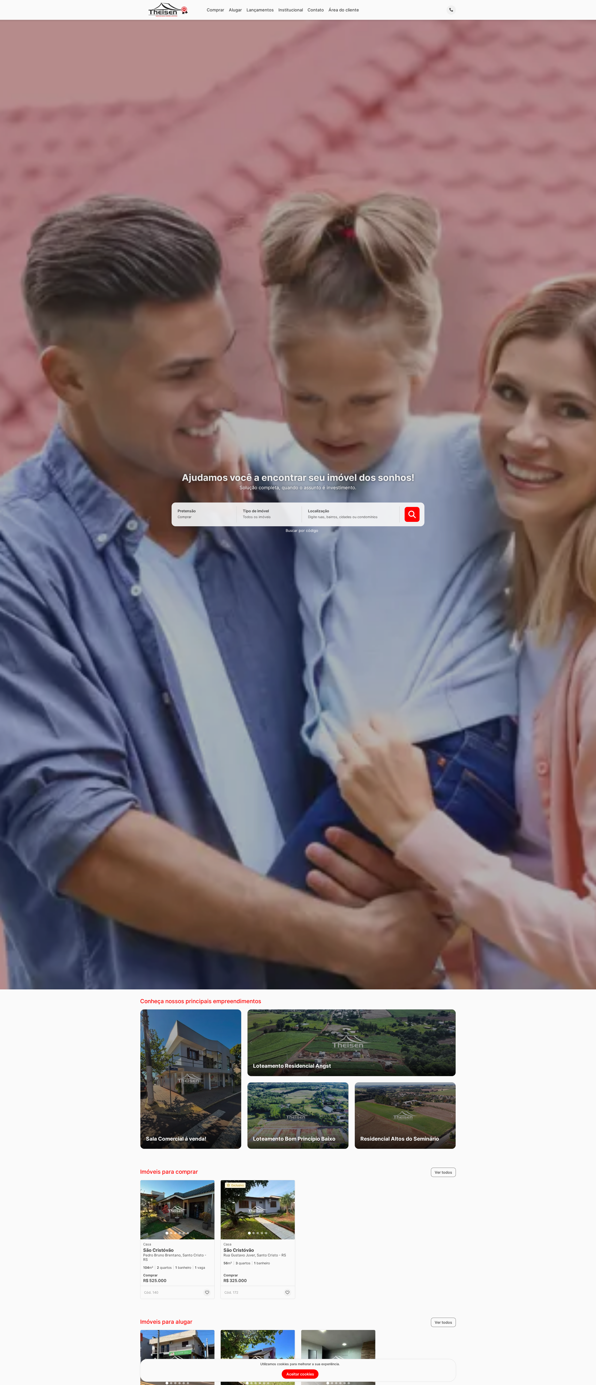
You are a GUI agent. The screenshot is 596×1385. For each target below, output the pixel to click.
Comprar (215, 9)
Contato (316, 9)
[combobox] (192, 517)
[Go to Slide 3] (175, 1233)
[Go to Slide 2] (171, 1233)
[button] (190, 1079)
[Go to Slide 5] (184, 1233)
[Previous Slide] (251, 1042)
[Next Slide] (452, 1042)
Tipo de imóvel (256, 511)
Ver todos (443, 1172)
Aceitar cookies (300, 1374)
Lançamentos (260, 9)
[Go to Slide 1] (167, 1233)
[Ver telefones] (451, 10)
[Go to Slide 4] (179, 1233)
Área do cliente (343, 9)
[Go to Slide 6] (188, 1233)
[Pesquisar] (412, 514)
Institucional (290, 9)
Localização (318, 511)
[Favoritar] (207, 1292)
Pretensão (187, 511)
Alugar (235, 9)
